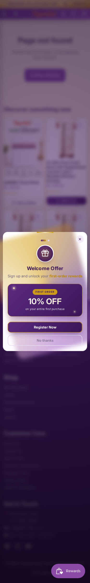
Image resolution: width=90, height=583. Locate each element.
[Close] (80, 239)
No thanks (45, 340)
